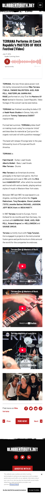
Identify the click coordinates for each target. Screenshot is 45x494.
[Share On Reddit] (36, 408)
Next (36, 421)
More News (22, 421)
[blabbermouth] (18, 7)
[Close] (41, 474)
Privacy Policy (14, 484)
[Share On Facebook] (26, 408)
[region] (22, 482)
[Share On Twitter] (31, 408)
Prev (9, 421)
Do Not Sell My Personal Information (14, 490)
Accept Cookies (34, 490)
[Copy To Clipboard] (40, 408)
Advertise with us (22, 468)
